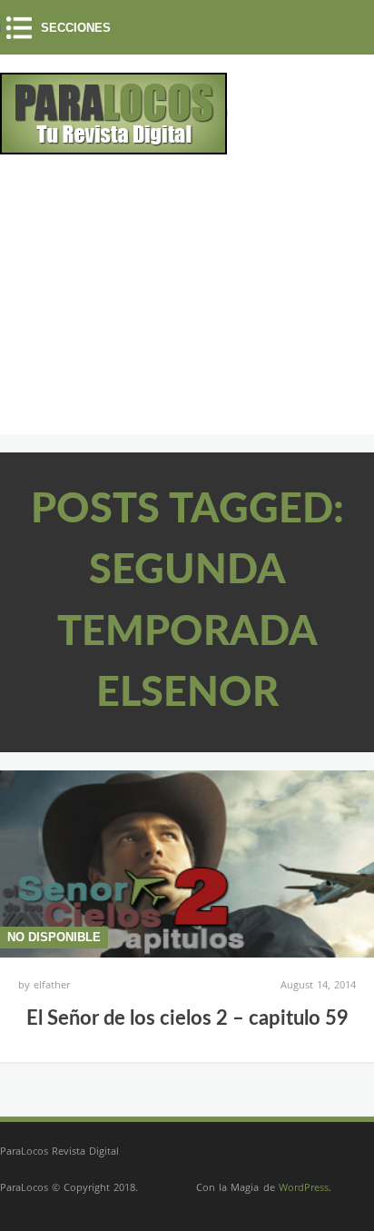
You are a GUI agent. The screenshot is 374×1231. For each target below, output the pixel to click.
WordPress (304, 1187)
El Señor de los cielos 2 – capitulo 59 (187, 1018)
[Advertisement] (152, 301)
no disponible (54, 937)
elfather (52, 984)
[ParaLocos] (114, 147)
